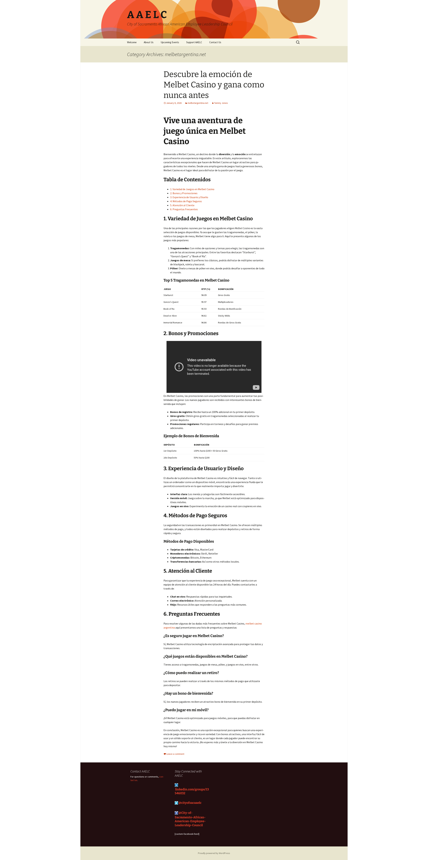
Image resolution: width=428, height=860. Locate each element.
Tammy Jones (221, 102)
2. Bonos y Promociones (183, 193)
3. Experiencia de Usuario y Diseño (189, 197)
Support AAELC (194, 42)
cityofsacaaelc (191, 803)
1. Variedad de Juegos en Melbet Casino (192, 189)
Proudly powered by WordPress (214, 853)
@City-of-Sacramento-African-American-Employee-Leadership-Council (190, 819)
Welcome (132, 42)
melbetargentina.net (198, 102)
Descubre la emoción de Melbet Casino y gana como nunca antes (214, 84)
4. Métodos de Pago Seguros (186, 201)
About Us (148, 42)
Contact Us (215, 42)
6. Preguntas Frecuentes (184, 209)
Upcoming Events (170, 42)
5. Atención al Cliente (182, 205)
